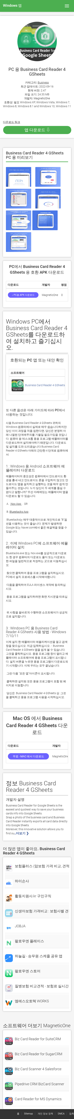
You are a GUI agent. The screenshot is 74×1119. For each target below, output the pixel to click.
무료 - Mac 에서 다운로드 (28, 756)
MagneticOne (42, 98)
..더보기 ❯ (22, 833)
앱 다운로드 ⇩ (37, 130)
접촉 (71, 1113)
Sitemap (28, 1113)
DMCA (61, 1113)
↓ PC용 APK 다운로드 (23, 295)
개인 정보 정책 (45, 1113)
